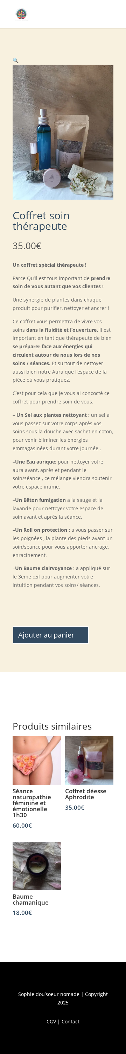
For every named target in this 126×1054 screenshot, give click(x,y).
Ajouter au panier (46, 635)
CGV (51, 1021)
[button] (16, 60)
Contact (70, 1021)
